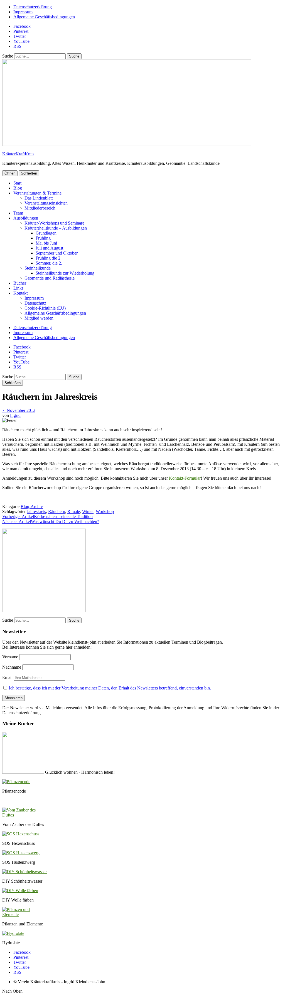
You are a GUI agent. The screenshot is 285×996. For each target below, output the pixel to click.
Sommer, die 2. (49, 263)
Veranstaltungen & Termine (37, 193)
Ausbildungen (25, 218)
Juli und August (49, 248)
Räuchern (56, 511)
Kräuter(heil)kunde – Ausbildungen (55, 228)
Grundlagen (46, 233)
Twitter (19, 36)
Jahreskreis (36, 511)
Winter (88, 511)
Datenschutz (35, 303)
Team (18, 213)
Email (7, 677)
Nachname (11, 667)
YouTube (21, 41)
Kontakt (20, 293)
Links (18, 288)
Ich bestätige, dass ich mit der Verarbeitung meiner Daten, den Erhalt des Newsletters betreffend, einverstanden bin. (110, 688)
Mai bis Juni (46, 243)
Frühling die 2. (49, 258)
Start (17, 183)
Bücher (19, 283)
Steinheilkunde (37, 268)
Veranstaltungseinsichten (46, 203)
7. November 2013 (18, 410)
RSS (17, 46)
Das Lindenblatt (38, 198)
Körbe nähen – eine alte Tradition (47, 516)
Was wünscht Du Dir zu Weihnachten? (50, 521)
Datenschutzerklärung (32, 6)
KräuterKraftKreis (18, 153)
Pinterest (20, 31)
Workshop (105, 511)
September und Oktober (57, 253)
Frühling (43, 238)
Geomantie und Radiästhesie (49, 278)
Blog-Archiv (32, 506)
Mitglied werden (38, 318)
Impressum (23, 11)
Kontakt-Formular (185, 478)
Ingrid (15, 415)
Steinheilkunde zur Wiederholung (65, 273)
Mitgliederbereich (39, 208)
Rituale (73, 511)
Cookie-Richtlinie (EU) (45, 308)
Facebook (22, 26)
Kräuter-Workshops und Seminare (54, 223)
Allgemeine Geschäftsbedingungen (44, 16)
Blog (17, 188)
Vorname (10, 656)
